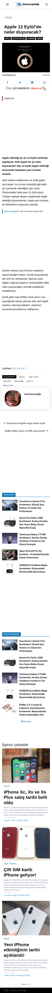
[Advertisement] (26, 129)
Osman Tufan (9, 820)
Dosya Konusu (18, 38)
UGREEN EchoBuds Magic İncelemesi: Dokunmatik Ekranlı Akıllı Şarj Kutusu (33, 568)
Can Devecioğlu (9, 75)
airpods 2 (22, 377)
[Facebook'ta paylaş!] (7, 82)
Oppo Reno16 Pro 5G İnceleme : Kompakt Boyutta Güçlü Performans (34, 554)
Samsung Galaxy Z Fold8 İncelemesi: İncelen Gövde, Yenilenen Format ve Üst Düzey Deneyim (33, 539)
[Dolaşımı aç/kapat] (7, 4)
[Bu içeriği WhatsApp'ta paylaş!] (44, 82)
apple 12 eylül (33, 377)
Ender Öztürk (9, 975)
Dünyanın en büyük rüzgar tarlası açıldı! (25, 423)
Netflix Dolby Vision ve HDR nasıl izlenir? (25, 431)
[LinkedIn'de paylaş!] (32, 82)
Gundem (30, 38)
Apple (8, 17)
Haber (39, 38)
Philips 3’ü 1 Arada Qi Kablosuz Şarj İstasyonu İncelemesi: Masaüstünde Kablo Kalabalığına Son (32, 710)
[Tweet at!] (20, 82)
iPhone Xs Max (8, 385)
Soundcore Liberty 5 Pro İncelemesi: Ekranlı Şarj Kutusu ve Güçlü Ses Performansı (32, 506)
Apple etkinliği (18, 381)
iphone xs (30, 381)
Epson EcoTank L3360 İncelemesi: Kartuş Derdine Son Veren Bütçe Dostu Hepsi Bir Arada (33, 523)
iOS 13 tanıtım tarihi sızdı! (23, 211)
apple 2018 (7, 381)
